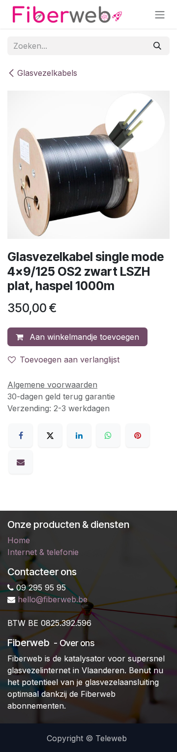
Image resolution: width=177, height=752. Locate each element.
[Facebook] (20, 435)
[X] (50, 435)
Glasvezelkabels (47, 73)
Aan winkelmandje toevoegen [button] (83, 337)
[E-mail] (20, 462)
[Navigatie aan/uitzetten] (160, 14)
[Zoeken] (157, 45)
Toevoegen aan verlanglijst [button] (69, 359)
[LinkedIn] (79, 435)
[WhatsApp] (108, 435)
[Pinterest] (137, 435)
